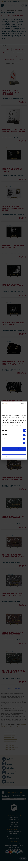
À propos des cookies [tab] (21, 407)
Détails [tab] (12, 407)
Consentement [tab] (5, 407)
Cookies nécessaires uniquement (14, 456)
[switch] (24, 435)
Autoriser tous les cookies (14, 449)
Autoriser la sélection (14, 452)
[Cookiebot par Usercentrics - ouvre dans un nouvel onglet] (20, 403)
